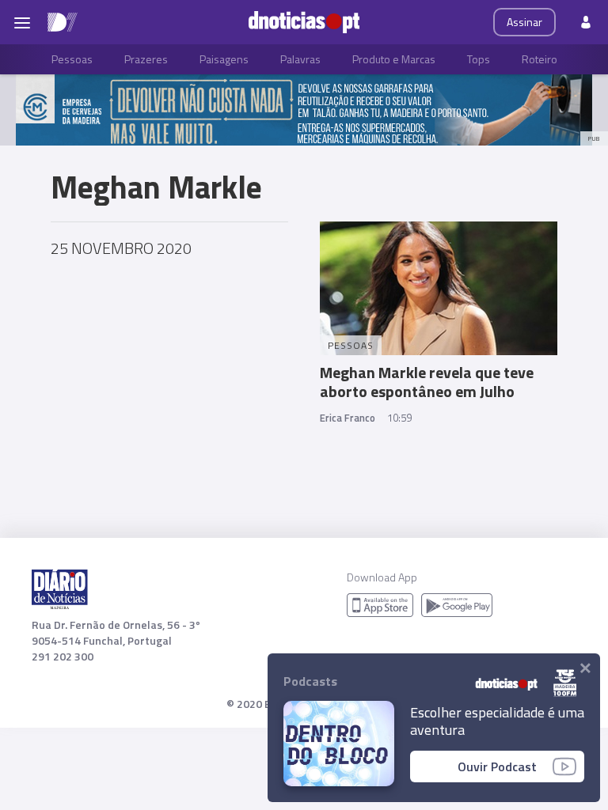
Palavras (300, 59)
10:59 (399, 418)
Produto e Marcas (393, 59)
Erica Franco (347, 418)
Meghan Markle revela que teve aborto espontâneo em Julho (427, 381)
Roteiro (539, 59)
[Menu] (22, 22)
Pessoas (72, 59)
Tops (478, 59)
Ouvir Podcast (497, 766)
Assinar (524, 21)
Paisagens (224, 59)
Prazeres (146, 59)
